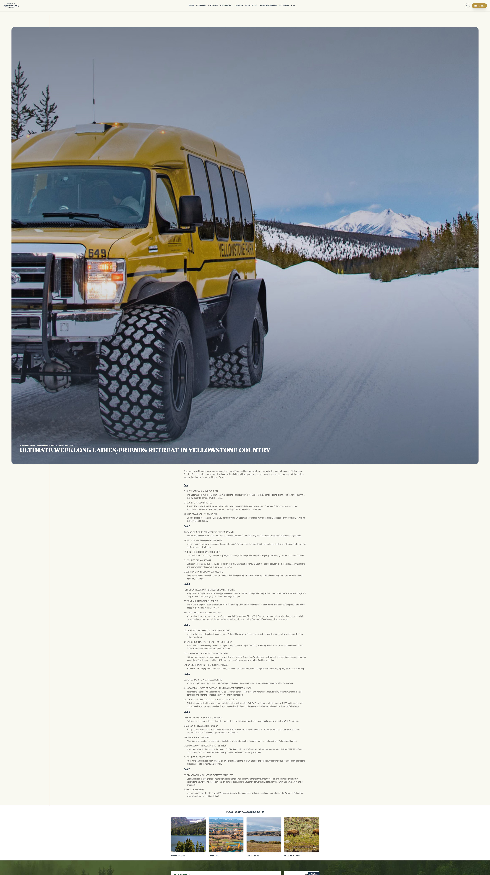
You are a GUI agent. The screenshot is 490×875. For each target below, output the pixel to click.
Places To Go (213, 5)
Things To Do (238, 5)
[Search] (467, 5)
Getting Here (201, 5)
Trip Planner (479, 6)
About (191, 5)
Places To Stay (226, 5)
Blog (293, 5)
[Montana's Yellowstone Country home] (11, 5)
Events (286, 5)
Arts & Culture (251, 5)
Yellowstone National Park (270, 5)
